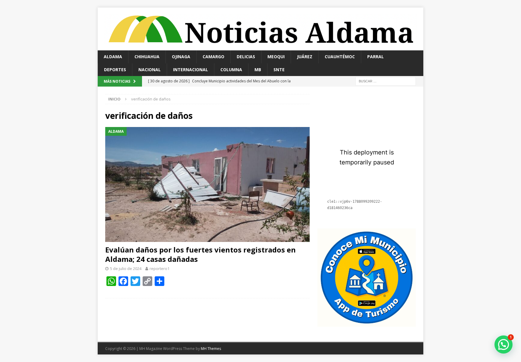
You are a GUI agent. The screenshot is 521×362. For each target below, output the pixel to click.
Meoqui (276, 56)
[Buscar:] (385, 81)
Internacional (190, 69)
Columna (231, 69)
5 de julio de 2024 (125, 268)
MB (257, 69)
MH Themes (211, 348)
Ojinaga (181, 56)
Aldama (113, 56)
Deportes (115, 69)
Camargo (213, 56)
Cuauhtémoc (340, 56)
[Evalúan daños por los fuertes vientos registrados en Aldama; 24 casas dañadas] (207, 184)
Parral (375, 56)
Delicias (246, 56)
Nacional (149, 69)
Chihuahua (146, 56)
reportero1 (159, 268)
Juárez (304, 56)
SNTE (279, 69)
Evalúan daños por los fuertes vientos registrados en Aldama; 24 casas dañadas (200, 254)
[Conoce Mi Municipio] (366, 323)
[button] (503, 344)
